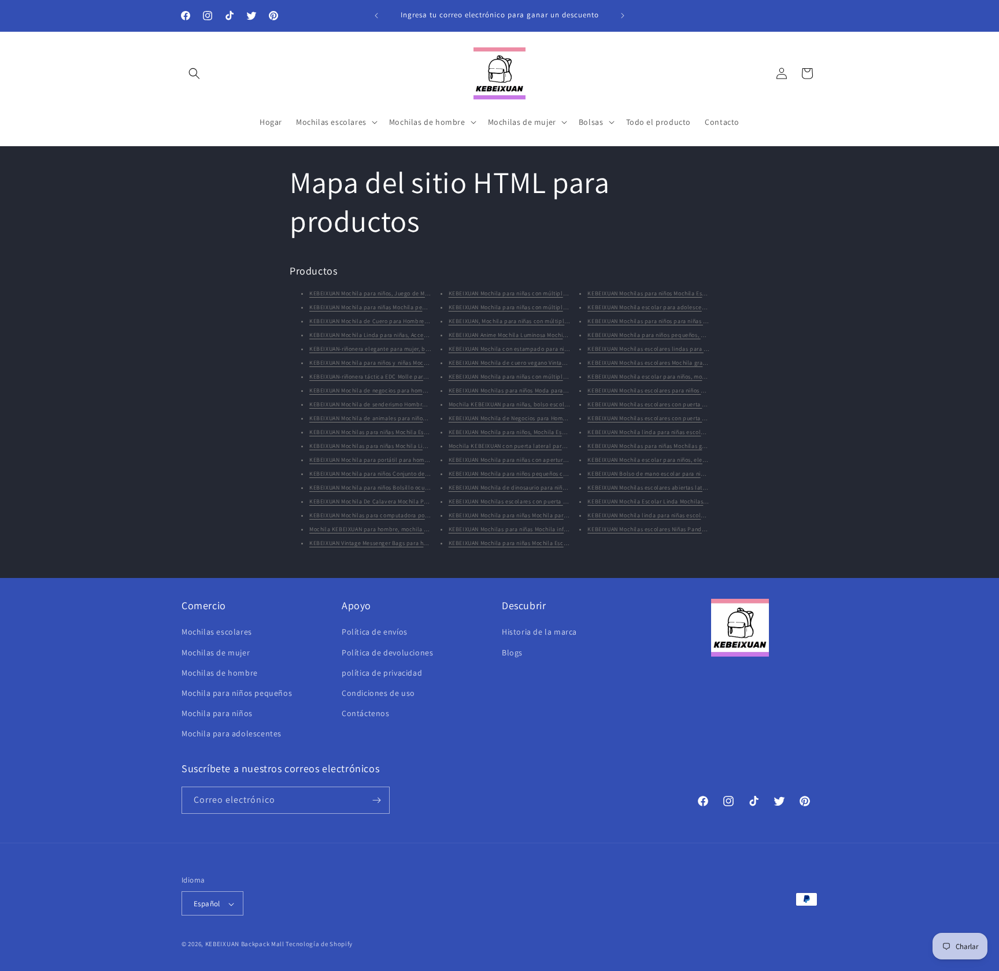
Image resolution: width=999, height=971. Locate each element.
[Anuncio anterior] (376, 16)
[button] (194, 73)
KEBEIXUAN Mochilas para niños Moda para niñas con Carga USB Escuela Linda (553, 390)
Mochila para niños (217, 713)
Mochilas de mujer (216, 652)
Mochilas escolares (217, 632)
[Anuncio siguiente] (622, 16)
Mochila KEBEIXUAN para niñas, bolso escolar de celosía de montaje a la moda (554, 404)
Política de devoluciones (387, 652)
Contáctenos (366, 713)
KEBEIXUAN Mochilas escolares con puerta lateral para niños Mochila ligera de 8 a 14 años (707, 418)
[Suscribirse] (376, 800)
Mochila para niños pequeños (237, 693)
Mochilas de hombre (220, 673)
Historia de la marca (539, 632)
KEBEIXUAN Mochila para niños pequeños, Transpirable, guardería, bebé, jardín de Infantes (709, 335)
